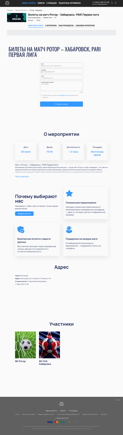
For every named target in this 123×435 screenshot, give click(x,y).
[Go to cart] (116, 3)
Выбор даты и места (35, 25)
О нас (17, 414)
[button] (42, 72)
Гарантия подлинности (90, 414)
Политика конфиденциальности (68, 414)
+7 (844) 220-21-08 (100, 2)
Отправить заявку (61, 104)
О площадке (52, 3)
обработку (63, 95)
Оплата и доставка (28, 414)
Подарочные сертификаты (70, 3)
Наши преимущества (66, 25)
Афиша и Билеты (29, 3)
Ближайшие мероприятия (85, 25)
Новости (41, 3)
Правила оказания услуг (46, 414)
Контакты (104, 414)
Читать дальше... (22, 176)
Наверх (117, 400)
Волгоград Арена (34, 17)
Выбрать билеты (24, 214)
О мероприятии (51, 25)
